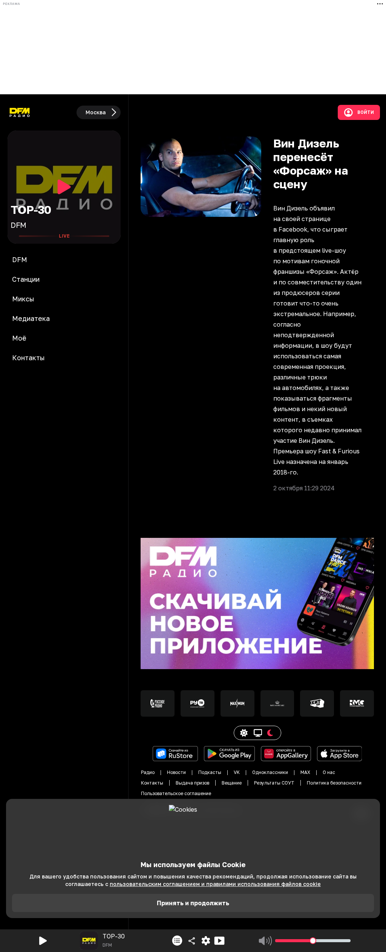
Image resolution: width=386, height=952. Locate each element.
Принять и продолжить (193, 903)
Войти (365, 112)
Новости (176, 772)
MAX (305, 772)
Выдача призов (192, 783)
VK (237, 772)
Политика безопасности (334, 783)
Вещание (232, 783)
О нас (329, 772)
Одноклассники (270, 772)
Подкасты (209, 772)
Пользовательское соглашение (176, 793)
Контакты (152, 783)
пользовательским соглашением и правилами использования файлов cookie (215, 884)
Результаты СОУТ (274, 783)
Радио (148, 772)
